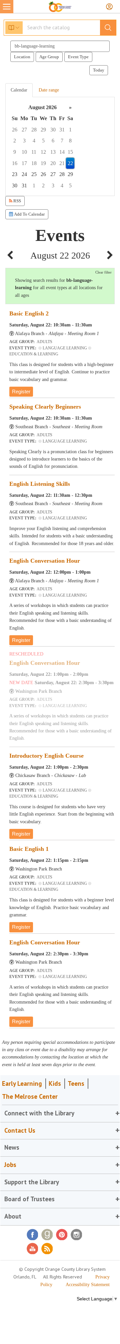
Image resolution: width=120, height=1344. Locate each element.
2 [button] (14, 140)
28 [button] (34, 129)
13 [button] (53, 152)
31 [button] (62, 129)
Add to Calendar (29, 214)
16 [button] (14, 163)
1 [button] (70, 129)
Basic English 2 (29, 313)
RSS (16, 200)
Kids (55, 1083)
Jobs (10, 1165)
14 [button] (62, 152)
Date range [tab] (49, 90)
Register (21, 391)
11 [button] (33, 152)
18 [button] (34, 163)
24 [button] (24, 174)
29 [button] (43, 129)
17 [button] (24, 163)
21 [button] (62, 163)
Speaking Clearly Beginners (45, 406)
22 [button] (70, 163)
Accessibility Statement (88, 1284)
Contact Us (19, 1130)
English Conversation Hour (44, 560)
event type (78, 56)
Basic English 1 (29, 849)
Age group (49, 56)
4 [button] (34, 140)
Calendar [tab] (19, 90)
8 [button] (70, 140)
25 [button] (34, 174)
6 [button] (53, 140)
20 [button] (53, 163)
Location (22, 56)
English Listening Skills (39, 483)
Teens (76, 1083)
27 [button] (24, 129)
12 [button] (43, 152)
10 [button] (24, 152)
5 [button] (43, 140)
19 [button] (43, 163)
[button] (10, 255)
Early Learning (22, 1083)
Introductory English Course (46, 755)
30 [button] (53, 129)
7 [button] (62, 140)
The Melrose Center (30, 1096)
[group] (60, 146)
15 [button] (70, 152)
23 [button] (14, 174)
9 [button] (14, 152)
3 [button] (24, 140)
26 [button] (14, 129)
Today (98, 70)
